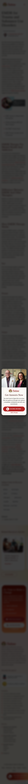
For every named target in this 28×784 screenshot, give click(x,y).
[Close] (23, 371)
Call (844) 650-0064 (15, 409)
